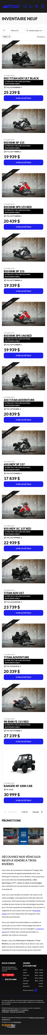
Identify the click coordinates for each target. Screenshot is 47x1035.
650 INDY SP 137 (14, 464)
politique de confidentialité (10, 1010)
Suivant (36, 812)
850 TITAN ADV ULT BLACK (21, 78)
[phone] (31, 6)
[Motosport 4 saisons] (11, 6)
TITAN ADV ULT (14, 593)
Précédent (12, 812)
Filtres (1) (14, 30)
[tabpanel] (33, 978)
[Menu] (42, 6)
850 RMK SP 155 (14, 142)
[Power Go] (23, 1026)
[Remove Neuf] (9, 36)
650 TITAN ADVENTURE (19, 400)
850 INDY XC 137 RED (17, 528)
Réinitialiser (41, 37)
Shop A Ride (17, 1022)
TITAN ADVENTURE (16, 657)
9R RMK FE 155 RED (16, 721)
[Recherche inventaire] (25, 6)
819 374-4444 (10, 979)
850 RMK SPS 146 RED (18, 335)
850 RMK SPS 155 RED (18, 207)
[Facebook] (35, 990)
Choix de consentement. (17, 1012)
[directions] (36, 6)
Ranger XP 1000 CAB (18, 786)
